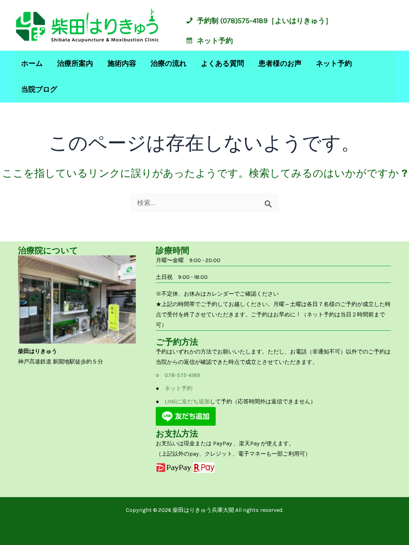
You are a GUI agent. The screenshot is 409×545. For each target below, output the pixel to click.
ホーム (32, 63)
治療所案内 (75, 63)
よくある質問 (222, 63)
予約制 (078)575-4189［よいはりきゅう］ (264, 20)
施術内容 (121, 63)
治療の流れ (169, 63)
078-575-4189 (182, 375)
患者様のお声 (280, 63)
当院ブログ (39, 89)
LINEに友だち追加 (187, 401)
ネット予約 (215, 40)
